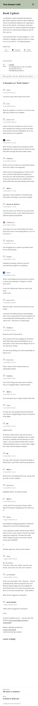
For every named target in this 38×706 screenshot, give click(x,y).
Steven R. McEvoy (12, 204)
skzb (8, 188)
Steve (26, 76)
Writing (31, 76)
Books (22, 76)
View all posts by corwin (16, 70)
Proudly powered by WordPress (12, 703)
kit (7, 424)
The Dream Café (11, 4)
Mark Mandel (11, 602)
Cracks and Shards (9, 630)
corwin (16, 76)
